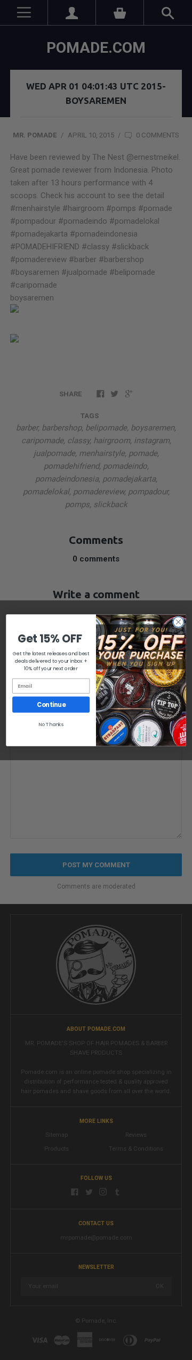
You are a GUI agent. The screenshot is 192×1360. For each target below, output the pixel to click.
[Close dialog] (178, 621)
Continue (51, 704)
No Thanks (51, 723)
